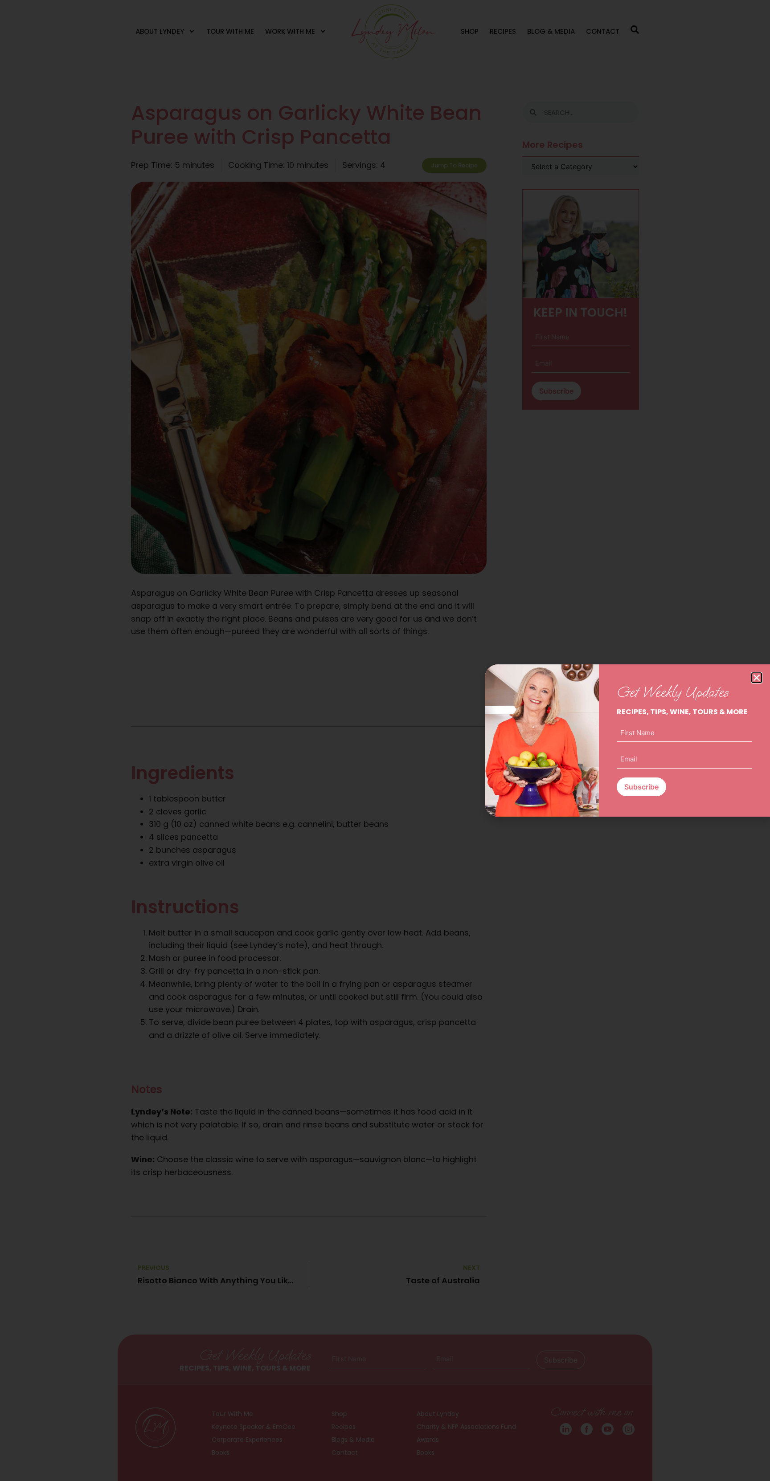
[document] (385, 740)
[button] (756, 677)
